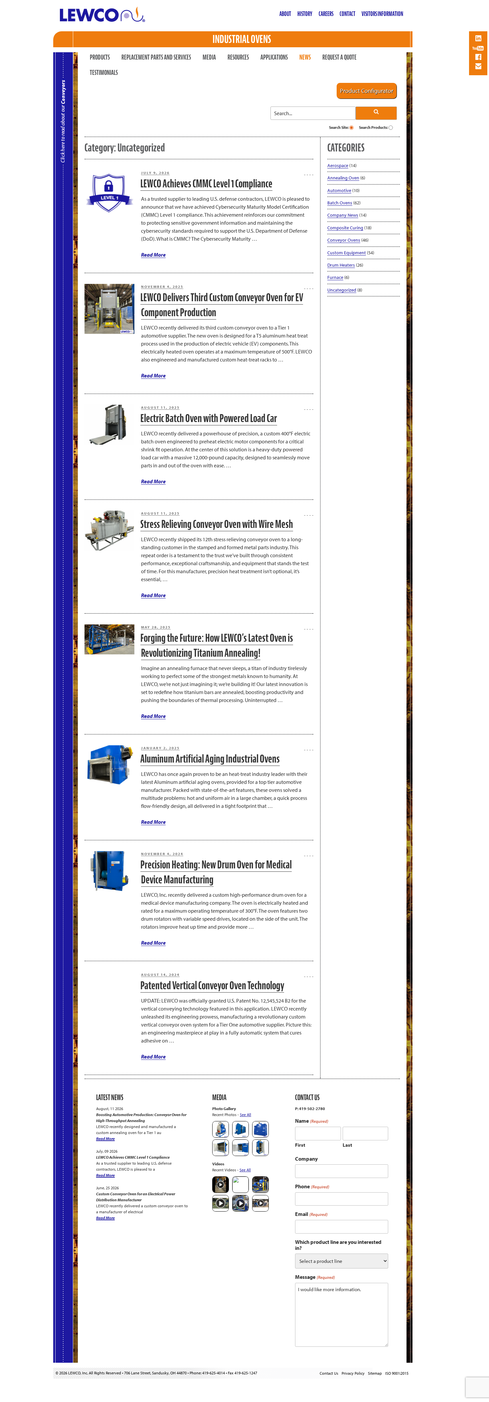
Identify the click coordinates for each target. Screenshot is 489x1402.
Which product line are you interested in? (338, 1245)
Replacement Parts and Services (156, 57)
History (304, 14)
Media (209, 57)
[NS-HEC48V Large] (260, 1136)
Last (347, 1145)
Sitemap (375, 1373)
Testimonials (104, 72)
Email (311, 1214)
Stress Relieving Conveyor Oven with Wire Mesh (216, 524)
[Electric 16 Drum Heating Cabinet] (220, 1154)
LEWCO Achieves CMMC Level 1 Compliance (206, 183)
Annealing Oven (343, 178)
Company (306, 1159)
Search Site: (339, 127)
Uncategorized (341, 290)
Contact (347, 14)
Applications (274, 57)
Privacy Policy (353, 1373)
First (300, 1145)
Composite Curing (345, 228)
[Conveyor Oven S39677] (220, 1136)
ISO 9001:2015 (396, 1373)
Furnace (335, 277)
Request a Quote (339, 57)
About (285, 14)
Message (315, 1277)
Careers (326, 14)
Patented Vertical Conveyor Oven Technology (212, 985)
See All (245, 1114)
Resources (238, 57)
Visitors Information (382, 14)
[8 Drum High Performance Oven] (260, 1154)
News (305, 57)
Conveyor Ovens (343, 240)
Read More (153, 254)
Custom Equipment (346, 253)
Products (100, 57)
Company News (342, 215)
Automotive (339, 190)
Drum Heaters (341, 265)
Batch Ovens (339, 203)
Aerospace (337, 165)
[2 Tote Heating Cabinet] (240, 1154)
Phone (312, 1186)
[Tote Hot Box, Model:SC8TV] (240, 1136)
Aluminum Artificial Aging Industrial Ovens (210, 759)
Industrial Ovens (242, 39)
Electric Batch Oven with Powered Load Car (208, 418)
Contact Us (329, 1373)
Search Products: (374, 127)
